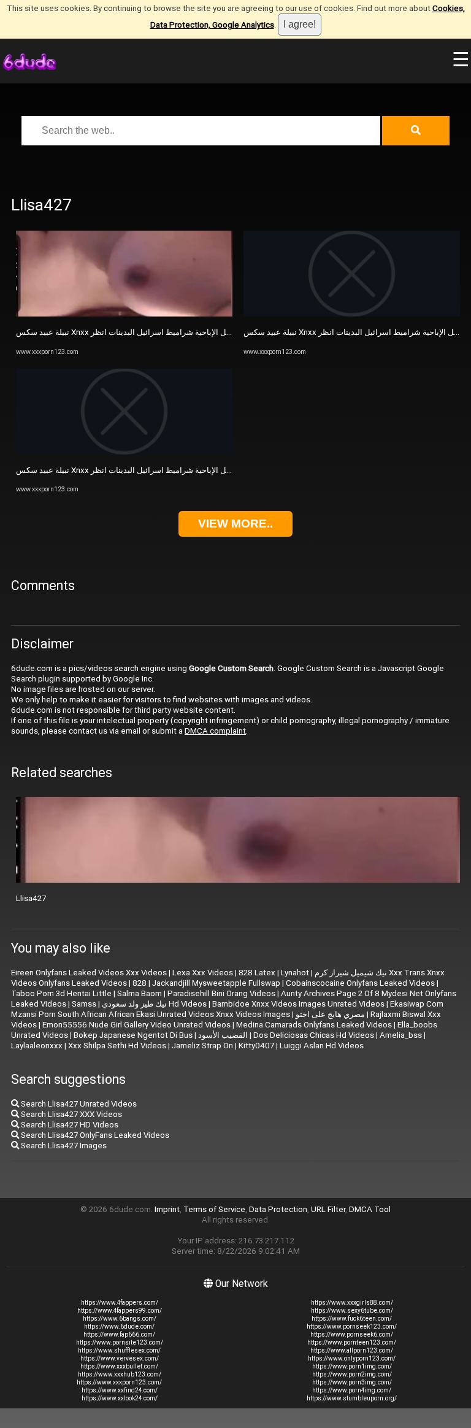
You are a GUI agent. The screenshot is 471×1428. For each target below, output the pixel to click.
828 (139, 983)
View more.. (235, 523)
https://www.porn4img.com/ (351, 1390)
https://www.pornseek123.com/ (352, 1326)
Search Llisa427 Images (63, 1145)
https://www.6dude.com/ (119, 1326)
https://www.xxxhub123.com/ (119, 1374)
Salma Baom (139, 993)
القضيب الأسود (223, 1035)
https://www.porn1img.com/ (352, 1366)
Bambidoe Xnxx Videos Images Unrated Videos (298, 1004)
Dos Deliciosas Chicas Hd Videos (313, 1035)
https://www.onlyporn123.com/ (352, 1358)
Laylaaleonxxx (37, 1045)
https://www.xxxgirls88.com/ (352, 1303)
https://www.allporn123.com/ (351, 1350)
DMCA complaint (215, 731)
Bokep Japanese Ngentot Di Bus (133, 1035)
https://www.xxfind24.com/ (120, 1390)
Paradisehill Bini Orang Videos (221, 993)
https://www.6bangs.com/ (119, 1318)
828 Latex (257, 972)
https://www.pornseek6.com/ (351, 1334)
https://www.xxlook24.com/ (120, 1398)
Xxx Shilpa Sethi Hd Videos (117, 1045)
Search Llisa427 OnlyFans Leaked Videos (94, 1135)
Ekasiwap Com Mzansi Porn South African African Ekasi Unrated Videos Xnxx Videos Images (227, 1009)
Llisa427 (31, 898)
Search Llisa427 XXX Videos (70, 1114)
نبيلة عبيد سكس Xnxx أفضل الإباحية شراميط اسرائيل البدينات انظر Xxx (135, 332)
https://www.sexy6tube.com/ (352, 1311)
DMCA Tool (370, 1209)
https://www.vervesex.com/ (119, 1358)
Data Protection (278, 1209)
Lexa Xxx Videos (202, 972)
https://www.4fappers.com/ (119, 1303)
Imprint (167, 1209)
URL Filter (328, 1209)
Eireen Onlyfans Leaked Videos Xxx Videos (89, 972)
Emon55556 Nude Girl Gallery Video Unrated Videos (136, 1024)
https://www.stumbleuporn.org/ (352, 1398)
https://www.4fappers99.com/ (119, 1311)
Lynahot (295, 972)
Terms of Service (214, 1209)
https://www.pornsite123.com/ (119, 1342)
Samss (84, 1004)
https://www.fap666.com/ (119, 1334)
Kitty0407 (256, 1045)
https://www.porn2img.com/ (352, 1374)
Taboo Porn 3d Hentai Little (61, 993)
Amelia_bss (401, 1035)
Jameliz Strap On (202, 1045)
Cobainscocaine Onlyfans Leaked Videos (360, 983)
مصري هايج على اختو (330, 1014)
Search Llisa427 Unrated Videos (78, 1104)
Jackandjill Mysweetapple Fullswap (216, 983)
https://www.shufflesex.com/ (119, 1350)
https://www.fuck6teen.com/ (352, 1318)
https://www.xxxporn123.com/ (119, 1382)
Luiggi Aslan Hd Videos (322, 1045)
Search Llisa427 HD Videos (68, 1124)
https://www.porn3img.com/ (352, 1382)
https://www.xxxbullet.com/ (119, 1366)
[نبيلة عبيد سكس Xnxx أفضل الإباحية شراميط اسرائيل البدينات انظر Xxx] (124, 314)
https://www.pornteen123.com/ (351, 1342)
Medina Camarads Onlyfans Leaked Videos (314, 1024)
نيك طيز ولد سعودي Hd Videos (154, 1004)
